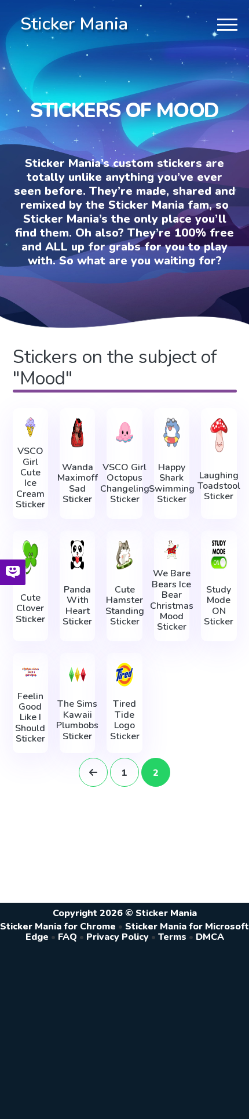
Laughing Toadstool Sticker (218, 486)
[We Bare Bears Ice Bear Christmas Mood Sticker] (172, 549)
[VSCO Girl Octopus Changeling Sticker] (124, 432)
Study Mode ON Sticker (218, 605)
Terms (172, 937)
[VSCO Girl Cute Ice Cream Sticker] (30, 427)
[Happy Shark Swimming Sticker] (172, 432)
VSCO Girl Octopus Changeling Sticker (124, 483)
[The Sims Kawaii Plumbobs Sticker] (77, 675)
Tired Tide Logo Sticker (125, 720)
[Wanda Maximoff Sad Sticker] (77, 432)
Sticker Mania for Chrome (58, 926)
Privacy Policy (117, 937)
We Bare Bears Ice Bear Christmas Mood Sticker (171, 600)
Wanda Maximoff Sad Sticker (77, 483)
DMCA (210, 937)
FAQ (67, 937)
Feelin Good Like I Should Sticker (30, 717)
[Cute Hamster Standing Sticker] (124, 555)
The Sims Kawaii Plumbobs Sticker (77, 720)
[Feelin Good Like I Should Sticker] (30, 672)
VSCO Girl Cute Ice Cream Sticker (30, 478)
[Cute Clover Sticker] (30, 557)
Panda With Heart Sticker (77, 605)
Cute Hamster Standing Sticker (124, 605)
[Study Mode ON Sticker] (219, 555)
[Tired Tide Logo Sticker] (124, 675)
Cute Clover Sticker (30, 608)
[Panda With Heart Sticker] (77, 555)
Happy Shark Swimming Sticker (172, 483)
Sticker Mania (74, 24)
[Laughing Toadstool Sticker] (219, 435)
